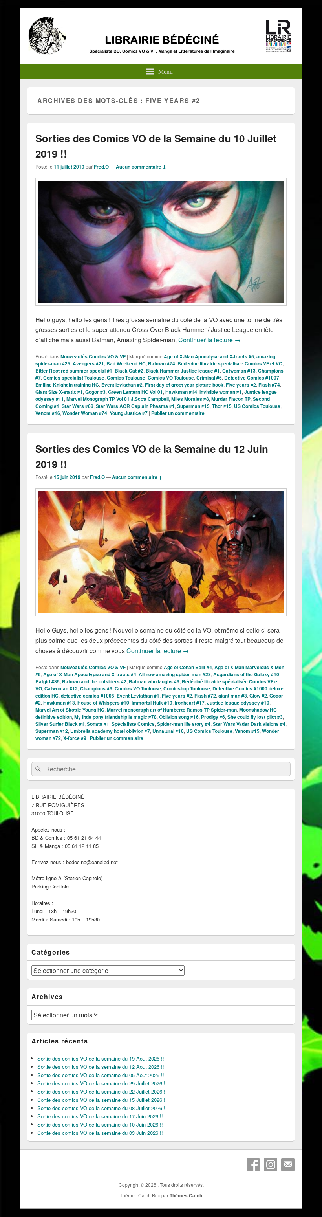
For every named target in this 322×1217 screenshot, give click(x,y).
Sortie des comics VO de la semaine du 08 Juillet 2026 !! (102, 1108)
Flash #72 (205, 695)
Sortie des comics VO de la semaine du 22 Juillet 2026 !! (102, 1091)
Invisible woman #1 (220, 391)
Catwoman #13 (239, 370)
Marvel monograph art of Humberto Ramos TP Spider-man (172, 709)
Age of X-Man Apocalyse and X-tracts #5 (209, 356)
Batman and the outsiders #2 (94, 681)
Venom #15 (247, 730)
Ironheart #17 (190, 702)
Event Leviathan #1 (138, 695)
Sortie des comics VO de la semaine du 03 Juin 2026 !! (100, 1132)
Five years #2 (241, 384)
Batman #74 (161, 363)
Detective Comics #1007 (251, 377)
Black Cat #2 (129, 370)
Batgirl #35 (47, 681)
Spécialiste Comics (133, 723)
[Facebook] (253, 1164)
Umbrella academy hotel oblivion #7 (110, 730)
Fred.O (101, 166)
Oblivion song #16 (179, 716)
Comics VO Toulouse (171, 377)
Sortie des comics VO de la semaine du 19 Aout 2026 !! (100, 1058)
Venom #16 (47, 413)
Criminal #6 (209, 377)
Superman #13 (193, 405)
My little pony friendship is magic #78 (115, 716)
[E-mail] (288, 1164)
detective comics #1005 (87, 695)
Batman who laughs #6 (154, 681)
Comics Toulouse (126, 377)
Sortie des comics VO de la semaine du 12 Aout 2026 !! (100, 1066)
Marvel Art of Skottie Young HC (69, 709)
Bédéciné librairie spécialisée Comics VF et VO (229, 363)
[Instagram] (270, 1164)
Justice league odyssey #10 (238, 702)
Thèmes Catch (186, 1195)
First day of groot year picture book (184, 384)
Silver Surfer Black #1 (59, 723)
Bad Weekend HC (126, 363)
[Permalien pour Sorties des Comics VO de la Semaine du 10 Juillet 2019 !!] (161, 309)
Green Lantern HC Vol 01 (135, 391)
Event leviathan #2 (122, 384)
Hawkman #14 (181, 391)
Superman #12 (51, 730)
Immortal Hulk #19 (152, 702)
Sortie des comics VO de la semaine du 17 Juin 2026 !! (100, 1116)
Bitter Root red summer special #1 (73, 370)
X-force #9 (74, 738)
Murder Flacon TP (231, 398)
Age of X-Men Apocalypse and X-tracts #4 (89, 674)
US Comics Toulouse (257, 405)
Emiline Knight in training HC (67, 384)
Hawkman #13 (59, 702)
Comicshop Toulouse (186, 688)
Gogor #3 (95, 391)
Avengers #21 (88, 363)
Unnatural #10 (168, 730)
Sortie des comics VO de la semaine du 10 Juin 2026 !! (100, 1124)
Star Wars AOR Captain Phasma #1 (135, 405)
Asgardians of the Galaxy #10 (246, 674)
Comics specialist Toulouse (73, 377)
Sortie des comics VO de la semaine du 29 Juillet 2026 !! (102, 1083)
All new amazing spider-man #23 (175, 674)
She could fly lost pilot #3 (255, 716)
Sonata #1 (98, 723)
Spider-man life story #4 (183, 723)
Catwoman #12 (61, 688)
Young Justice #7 (129, 413)
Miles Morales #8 (190, 398)
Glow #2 (258, 695)
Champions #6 (96, 688)
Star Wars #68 (77, 405)
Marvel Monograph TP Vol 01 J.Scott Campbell (117, 398)
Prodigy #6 (213, 716)
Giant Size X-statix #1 (59, 391)
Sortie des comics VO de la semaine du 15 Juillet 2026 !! (102, 1099)
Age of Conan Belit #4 (188, 667)
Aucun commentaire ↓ (141, 166)
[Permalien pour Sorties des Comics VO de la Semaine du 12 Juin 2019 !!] (161, 619)
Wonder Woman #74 (84, 413)
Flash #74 (269, 384)
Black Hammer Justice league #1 (183, 370)
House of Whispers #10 (103, 702)
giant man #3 (232, 695)
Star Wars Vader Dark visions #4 (249, 723)
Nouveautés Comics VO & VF (93, 356)
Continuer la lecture (209, 339)
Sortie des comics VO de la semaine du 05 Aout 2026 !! (100, 1075)
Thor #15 (222, 405)
